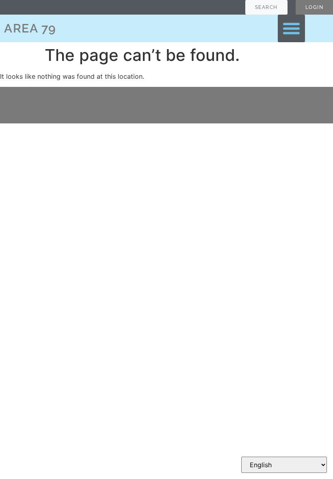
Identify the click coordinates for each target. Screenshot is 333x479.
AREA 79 (30, 28)
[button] (291, 28)
